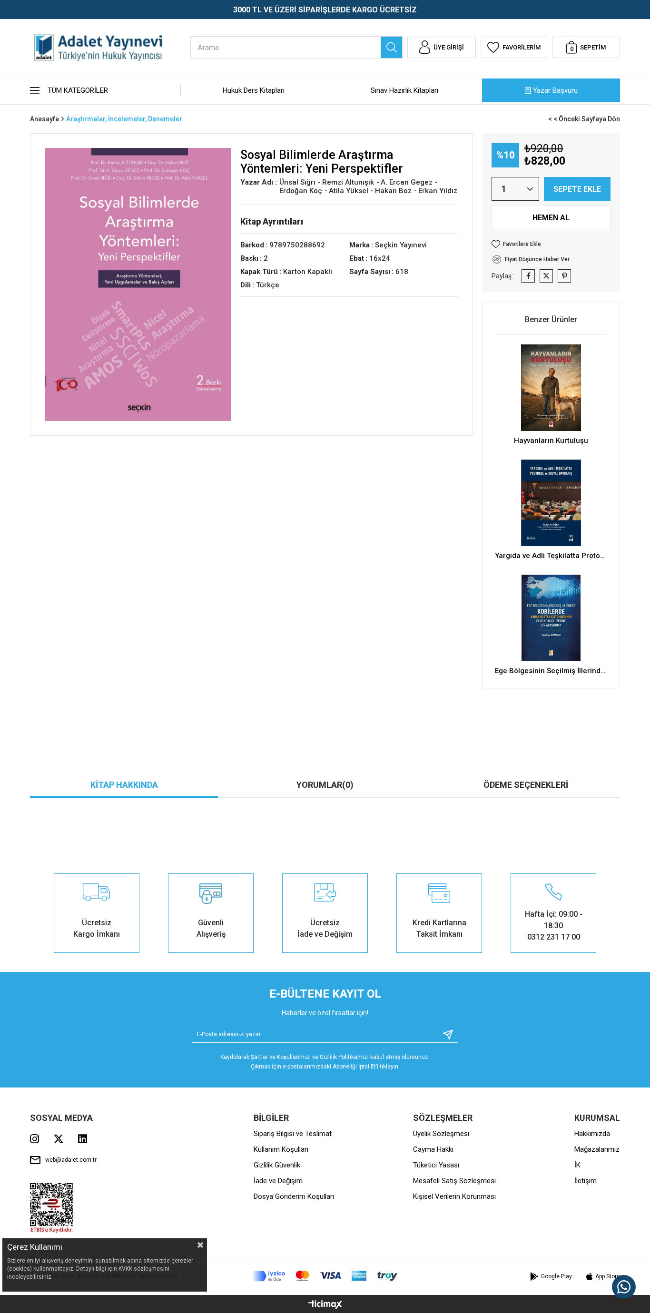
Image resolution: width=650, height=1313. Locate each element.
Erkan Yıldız (437, 190)
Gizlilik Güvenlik (277, 1165)
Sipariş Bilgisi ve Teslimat (293, 1133)
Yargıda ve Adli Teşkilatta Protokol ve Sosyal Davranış (551, 555)
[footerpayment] (325, 1276)
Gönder (444, 1034)
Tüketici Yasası (436, 1165)
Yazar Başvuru (555, 90)
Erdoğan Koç (301, 190)
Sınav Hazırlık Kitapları (404, 90)
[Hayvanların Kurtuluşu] (551, 387)
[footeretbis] (51, 1208)
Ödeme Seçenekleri (525, 785)
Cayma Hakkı (433, 1149)
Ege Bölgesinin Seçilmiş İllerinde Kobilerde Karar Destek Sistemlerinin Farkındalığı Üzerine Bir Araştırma (551, 670)
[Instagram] (34, 1139)
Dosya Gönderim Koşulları (294, 1196)
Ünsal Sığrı (298, 182)
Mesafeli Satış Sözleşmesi (454, 1180)
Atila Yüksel (349, 190)
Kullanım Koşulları (281, 1149)
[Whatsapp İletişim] (623, 1286)
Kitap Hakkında (124, 785)
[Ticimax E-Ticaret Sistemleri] (325, 1305)
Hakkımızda (592, 1133)
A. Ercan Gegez (407, 182)
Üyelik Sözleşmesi (441, 1133)
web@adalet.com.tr (71, 1159)
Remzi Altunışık (349, 182)
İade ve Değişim (278, 1180)
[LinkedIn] (82, 1139)
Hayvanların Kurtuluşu (551, 440)
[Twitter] (58, 1139)
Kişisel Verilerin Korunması (454, 1196)
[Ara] (391, 47)
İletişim (585, 1180)
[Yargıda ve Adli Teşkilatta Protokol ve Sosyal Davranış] (551, 503)
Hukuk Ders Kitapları (254, 90)
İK (577, 1165)
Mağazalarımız (597, 1149)
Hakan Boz (394, 190)
